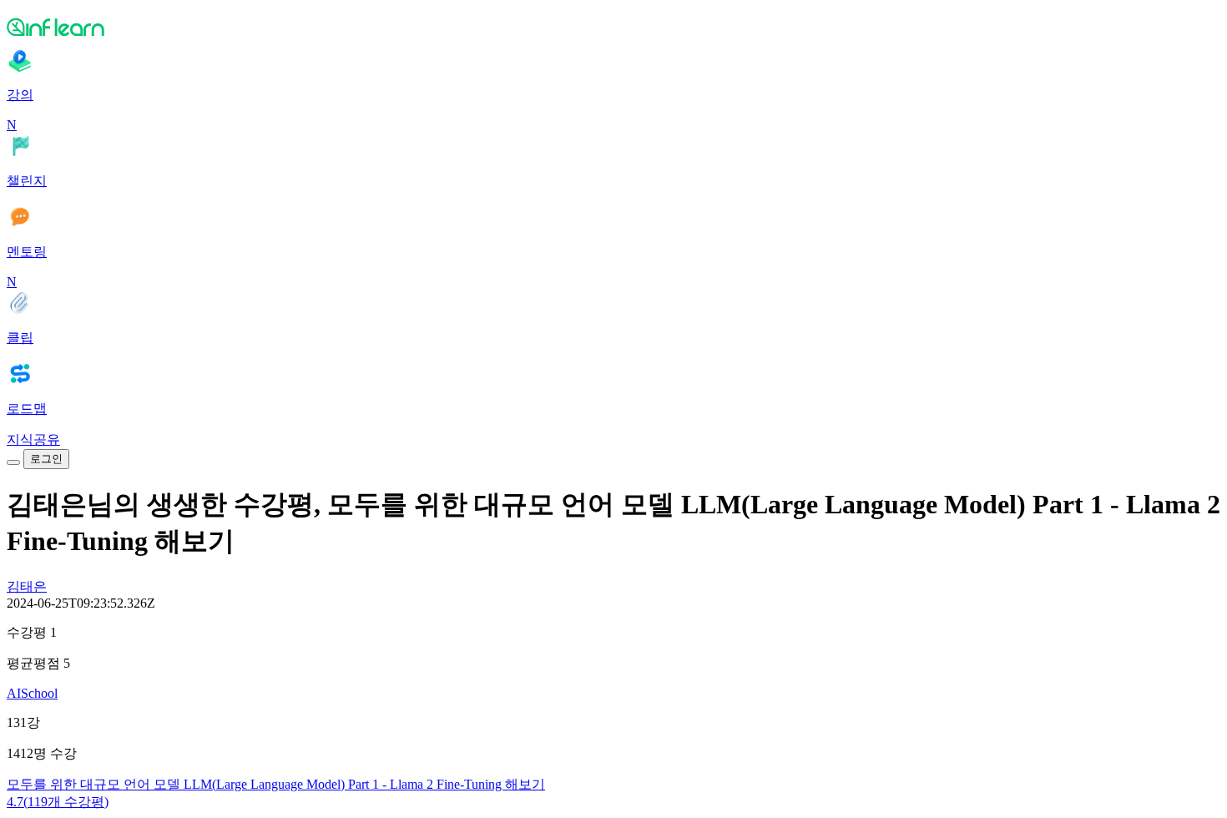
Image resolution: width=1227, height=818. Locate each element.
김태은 (27, 586)
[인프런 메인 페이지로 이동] (613, 27)
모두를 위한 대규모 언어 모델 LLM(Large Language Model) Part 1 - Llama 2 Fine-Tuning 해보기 (276, 784)
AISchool (32, 693)
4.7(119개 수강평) (58, 802)
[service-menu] (13, 462)
